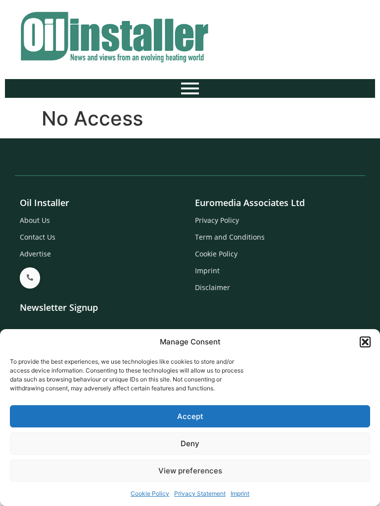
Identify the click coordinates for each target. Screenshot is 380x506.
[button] (365, 342)
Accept (190, 416)
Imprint (240, 493)
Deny (190, 443)
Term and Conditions (230, 237)
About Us (35, 220)
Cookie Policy (150, 493)
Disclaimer (212, 287)
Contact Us (37, 237)
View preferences (190, 470)
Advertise (35, 253)
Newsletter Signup (59, 307)
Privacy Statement (200, 493)
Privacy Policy (217, 220)
